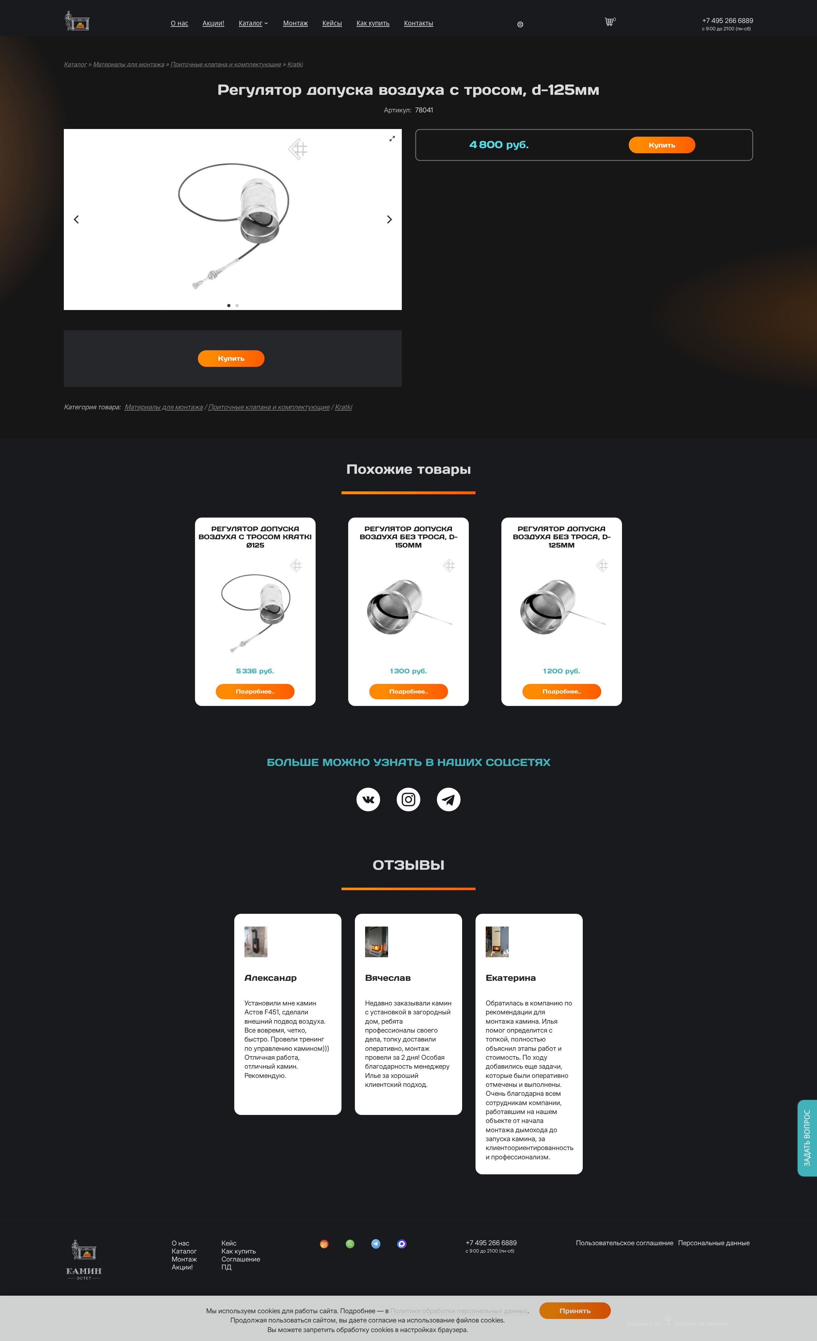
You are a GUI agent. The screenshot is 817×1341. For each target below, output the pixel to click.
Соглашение (240, 1259)
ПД (226, 1267)
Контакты (418, 23)
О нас (179, 23)
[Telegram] (376, 1244)
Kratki (295, 64)
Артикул (397, 110)
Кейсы (332, 23)
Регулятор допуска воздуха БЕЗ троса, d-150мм (409, 537)
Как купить (373, 23)
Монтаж (295, 23)
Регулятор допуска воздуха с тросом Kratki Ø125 (255, 537)
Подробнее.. (255, 691)
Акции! (213, 23)
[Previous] (77, 219)
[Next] (389, 219)
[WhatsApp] (350, 1244)
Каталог (250, 23)
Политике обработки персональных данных (459, 1311)
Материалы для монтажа (128, 64)
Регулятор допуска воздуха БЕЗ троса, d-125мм (562, 537)
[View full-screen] (392, 138)
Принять (575, 1311)
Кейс (228, 1243)
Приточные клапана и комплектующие (225, 64)
